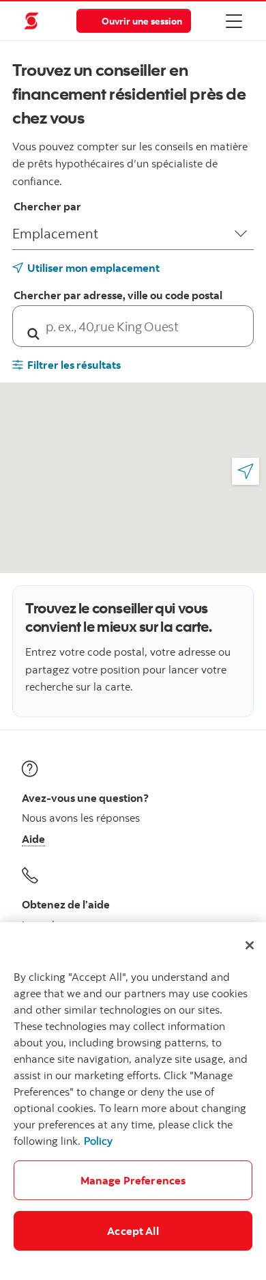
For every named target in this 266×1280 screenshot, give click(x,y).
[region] (133, 1101)
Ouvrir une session (142, 20)
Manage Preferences (133, 1180)
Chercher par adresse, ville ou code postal (118, 295)
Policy (98, 1140)
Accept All (133, 1231)
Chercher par (47, 206)
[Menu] (234, 20)
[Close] (250, 945)
